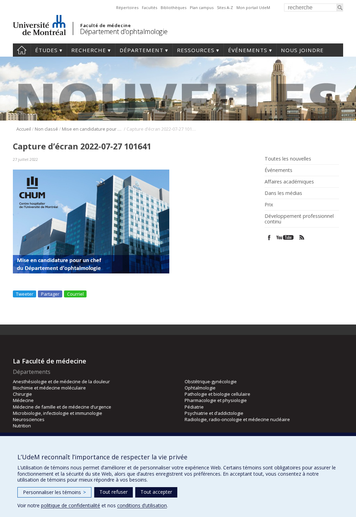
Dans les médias (283, 193)
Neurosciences (28, 419)
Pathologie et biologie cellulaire (217, 394)
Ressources (196, 50)
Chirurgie (22, 394)
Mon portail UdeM (253, 7)
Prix (269, 204)
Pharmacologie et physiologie (216, 400)
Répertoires (127, 7)
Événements (247, 50)
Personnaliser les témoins (54, 492)
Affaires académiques (289, 181)
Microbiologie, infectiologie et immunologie (57, 413)
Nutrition (22, 425)
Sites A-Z (225, 7)
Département (141, 50)
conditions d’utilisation (142, 505)
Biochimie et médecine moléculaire (49, 388)
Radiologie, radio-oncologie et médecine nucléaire (237, 419)
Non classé (46, 129)
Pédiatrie (194, 407)
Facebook (269, 237)
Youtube (285, 237)
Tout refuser (113, 492)
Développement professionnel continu (299, 218)
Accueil (21, 50)
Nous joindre (302, 50)
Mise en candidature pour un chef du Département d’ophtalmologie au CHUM (92, 129)
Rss (302, 237)
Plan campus (201, 7)
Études (46, 50)
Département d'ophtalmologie (124, 31)
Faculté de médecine (105, 25)
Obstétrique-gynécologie (211, 381)
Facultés (149, 7)
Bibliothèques (173, 7)
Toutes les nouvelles (288, 159)
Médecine (23, 400)
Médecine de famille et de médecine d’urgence (62, 407)
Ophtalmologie (200, 388)
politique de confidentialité (70, 505)
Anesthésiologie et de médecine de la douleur (61, 381)
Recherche (88, 50)
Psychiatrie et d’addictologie (214, 413)
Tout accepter (156, 492)
